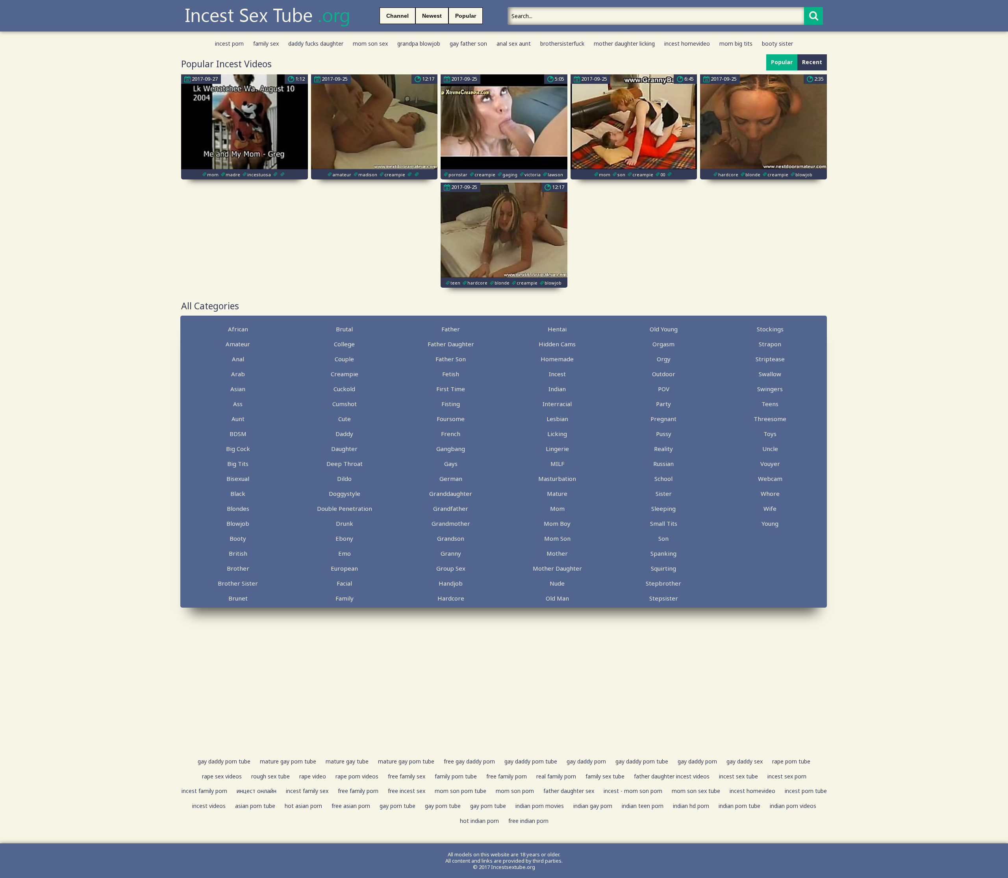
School (663, 478)
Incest (557, 374)
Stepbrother (663, 583)
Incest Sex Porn (786, 776)
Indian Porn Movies (539, 806)
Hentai (557, 329)
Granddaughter (450, 493)
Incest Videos (209, 806)
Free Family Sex (406, 776)
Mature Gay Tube (347, 761)
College (344, 344)
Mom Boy (557, 523)
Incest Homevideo (752, 791)
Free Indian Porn (528, 820)
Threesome (770, 419)
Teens (770, 404)
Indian (557, 389)
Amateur (238, 344)
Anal (238, 359)
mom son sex (370, 43)
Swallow (770, 374)
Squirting (663, 568)
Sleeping (663, 508)
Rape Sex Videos (222, 776)
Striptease (770, 359)
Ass (238, 404)
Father (450, 329)
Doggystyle (344, 493)
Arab (238, 374)
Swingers (770, 389)
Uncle (770, 449)
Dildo (344, 478)
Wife (769, 508)
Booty (238, 538)
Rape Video (312, 776)
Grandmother (451, 523)
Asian (237, 389)
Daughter (344, 449)
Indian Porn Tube (739, 806)
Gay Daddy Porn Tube (224, 761)
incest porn (229, 43)
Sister (664, 493)
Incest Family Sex (307, 791)
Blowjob (237, 523)
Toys (769, 434)
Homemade (557, 359)
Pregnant (663, 419)
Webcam (770, 478)
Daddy (344, 434)
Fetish (450, 374)
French (450, 434)
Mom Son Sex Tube (696, 791)
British (238, 553)
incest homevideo (687, 43)
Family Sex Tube (605, 776)
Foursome (451, 419)
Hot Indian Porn (479, 820)
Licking (557, 434)
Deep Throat (344, 464)
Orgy (664, 359)
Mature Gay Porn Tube (288, 761)
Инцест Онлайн (256, 791)
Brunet (238, 598)
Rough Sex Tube (270, 776)
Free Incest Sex (406, 791)
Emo (344, 553)
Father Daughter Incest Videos (672, 776)
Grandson (450, 538)
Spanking (663, 553)
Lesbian (557, 419)
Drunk (344, 523)
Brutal (344, 329)
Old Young (664, 329)
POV (663, 389)
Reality (663, 449)
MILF (557, 464)
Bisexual (237, 478)
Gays (451, 464)
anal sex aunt (514, 43)
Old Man (557, 598)
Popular (465, 16)
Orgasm (663, 344)
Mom (557, 508)
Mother (557, 553)
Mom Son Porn (515, 791)
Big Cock (238, 449)
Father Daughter (451, 344)
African (238, 329)
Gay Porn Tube (397, 806)
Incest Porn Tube (806, 791)
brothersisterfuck (562, 43)
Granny (451, 553)
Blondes (238, 508)
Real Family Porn (556, 776)
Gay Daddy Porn (586, 761)
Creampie (344, 374)
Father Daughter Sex (568, 791)
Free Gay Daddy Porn (469, 761)
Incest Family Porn (204, 791)
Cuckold (344, 389)
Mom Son (557, 538)
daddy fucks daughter (315, 43)
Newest (432, 16)
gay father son (468, 43)
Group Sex (450, 568)
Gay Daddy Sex (744, 761)
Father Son (450, 359)
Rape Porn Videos (356, 776)
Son (663, 538)
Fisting (450, 404)
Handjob (451, 583)
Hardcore (450, 598)
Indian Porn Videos (793, 806)
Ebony (344, 538)
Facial (344, 583)
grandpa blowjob (418, 43)
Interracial (557, 404)
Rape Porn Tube (791, 761)
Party (663, 404)
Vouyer (770, 464)
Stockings (770, 329)
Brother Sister (238, 583)
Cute (344, 419)
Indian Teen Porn (642, 806)
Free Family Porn (506, 776)
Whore (770, 493)
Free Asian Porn (351, 806)
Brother (238, 568)
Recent (812, 62)
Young (770, 523)
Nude (557, 583)
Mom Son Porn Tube (460, 791)
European (344, 568)
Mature (557, 493)
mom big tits (735, 43)
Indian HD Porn (691, 806)
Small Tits (663, 523)
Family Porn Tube (456, 776)
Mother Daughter (557, 568)
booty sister (777, 43)
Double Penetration (344, 508)
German (450, 478)
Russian (663, 464)
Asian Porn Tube (255, 806)
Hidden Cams (557, 344)
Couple (344, 359)
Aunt (238, 419)
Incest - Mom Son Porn (633, 791)
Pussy (663, 434)
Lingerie (557, 449)
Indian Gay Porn (592, 806)
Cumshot (344, 404)
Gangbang (450, 449)
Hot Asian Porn (303, 806)
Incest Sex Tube (738, 776)
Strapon (770, 344)
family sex (266, 43)
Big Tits (237, 464)
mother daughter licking (624, 43)
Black (237, 493)
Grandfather (450, 508)
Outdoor (663, 374)
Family (344, 598)
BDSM (238, 434)
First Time (450, 389)
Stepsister (663, 598)
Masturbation (557, 478)
